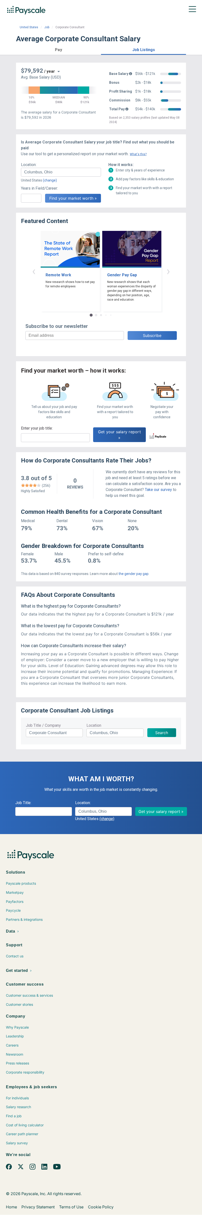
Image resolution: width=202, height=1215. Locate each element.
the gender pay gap (133, 574)
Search (161, 732)
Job (46, 27)
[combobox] (61, 172)
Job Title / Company (43, 725)
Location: (28, 164)
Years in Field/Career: (39, 188)
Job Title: (23, 802)
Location (93, 725)
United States (29, 27)
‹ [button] (33, 271)
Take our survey (158, 489)
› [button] (168, 271)
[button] (58, 49)
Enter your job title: (37, 428)
